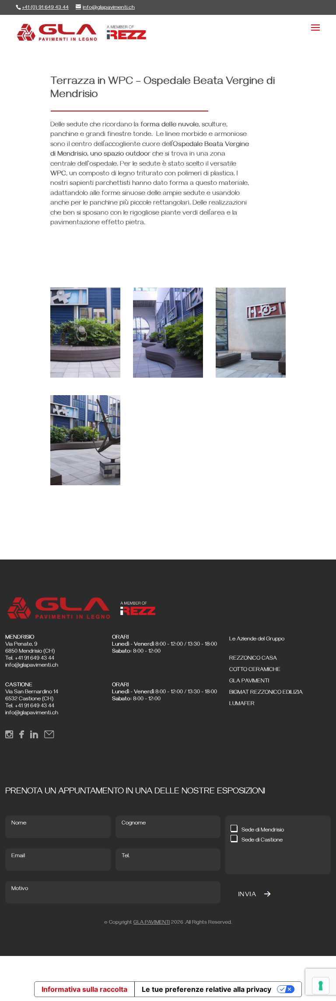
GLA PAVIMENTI (249, 681)
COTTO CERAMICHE (254, 670)
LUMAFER (242, 704)
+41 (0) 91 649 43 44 (45, 8)
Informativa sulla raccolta (84, 989)
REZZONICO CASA (253, 658)
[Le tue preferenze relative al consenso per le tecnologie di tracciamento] (320, 985)
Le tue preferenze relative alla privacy (206, 989)
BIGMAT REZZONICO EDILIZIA (266, 692)
